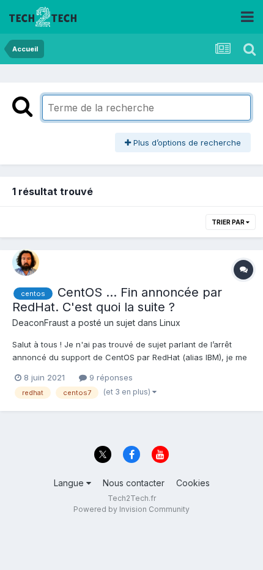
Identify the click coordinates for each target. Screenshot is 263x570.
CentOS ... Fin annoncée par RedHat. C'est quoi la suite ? (117, 299)
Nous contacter (134, 483)
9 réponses (110, 377)
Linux (170, 322)
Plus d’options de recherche (186, 142)
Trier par (229, 222)
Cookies (193, 483)
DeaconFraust (40, 322)
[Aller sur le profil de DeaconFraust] (25, 262)
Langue (70, 483)
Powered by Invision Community (131, 509)
